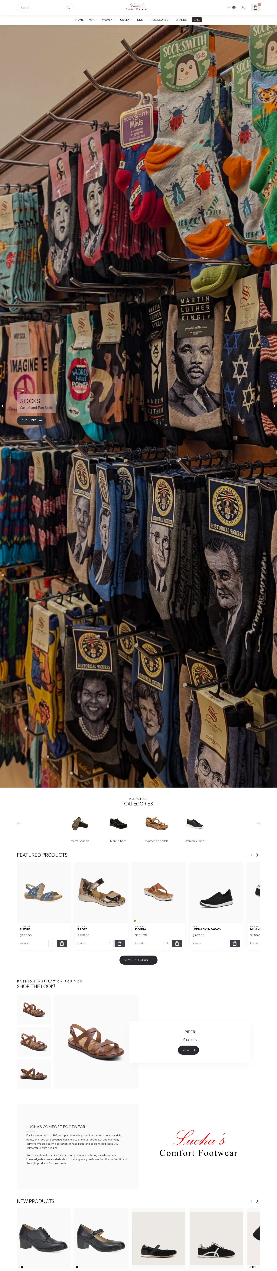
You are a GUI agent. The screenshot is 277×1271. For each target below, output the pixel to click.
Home (79, 20)
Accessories (159, 20)
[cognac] (135, 921)
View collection (136, 960)
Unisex (124, 20)
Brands (181, 20)
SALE (197, 20)
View (186, 1050)
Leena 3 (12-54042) (207, 929)
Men (91, 20)
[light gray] (255, 1267)
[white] (250, 1267)
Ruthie (25, 929)
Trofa (82, 929)
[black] (22, 1267)
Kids (140, 20)
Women (107, 20)
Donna (140, 929)
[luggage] (19, 1267)
